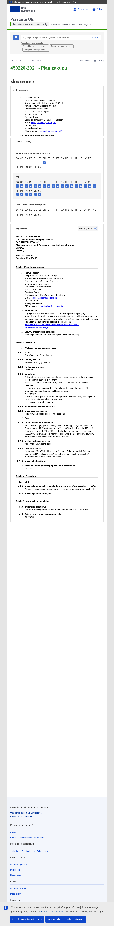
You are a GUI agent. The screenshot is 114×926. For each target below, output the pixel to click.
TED (12, 60)
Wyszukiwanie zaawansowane (35, 46)
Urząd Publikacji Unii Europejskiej (26, 813)
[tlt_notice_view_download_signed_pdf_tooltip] (44, 162)
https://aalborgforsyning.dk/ (50, 131)
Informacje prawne (18, 865)
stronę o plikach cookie (53, 911)
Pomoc (13, 832)
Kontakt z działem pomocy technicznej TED (29, 837)
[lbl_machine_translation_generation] (49, 205)
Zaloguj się (82, 9)
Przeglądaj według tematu (34, 50)
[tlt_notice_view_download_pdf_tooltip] (17, 186)
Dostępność (15, 875)
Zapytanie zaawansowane (61, 46)
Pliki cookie (15, 870)
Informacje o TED (18, 889)
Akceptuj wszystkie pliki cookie (27, 919)
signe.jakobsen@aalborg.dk (43, 122)
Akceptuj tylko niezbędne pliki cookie (65, 919)
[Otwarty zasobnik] (14, 80)
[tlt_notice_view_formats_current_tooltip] (95, 228)
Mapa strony (15, 894)
